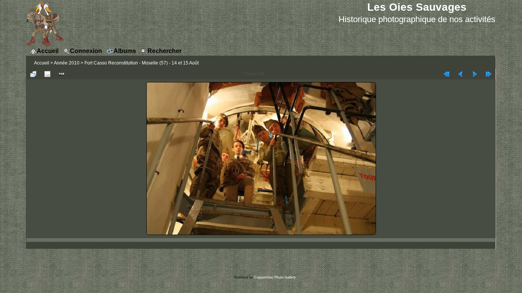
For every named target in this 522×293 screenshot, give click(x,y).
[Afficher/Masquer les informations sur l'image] (47, 74)
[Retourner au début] (446, 74)
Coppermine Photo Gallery (275, 277)
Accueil (41, 63)
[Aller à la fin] (489, 74)
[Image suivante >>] (474, 74)
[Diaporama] (61, 74)
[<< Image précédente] (460, 74)
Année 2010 (66, 63)
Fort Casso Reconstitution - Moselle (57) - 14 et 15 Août (141, 63)
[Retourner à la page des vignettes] (33, 74)
